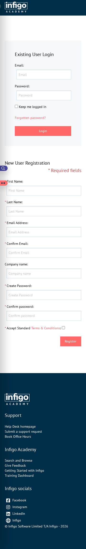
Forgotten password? (30, 118)
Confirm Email (17, 243)
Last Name (14, 202)
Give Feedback (15, 465)
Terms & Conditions (45, 328)
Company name (16, 264)
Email (19, 65)
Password (22, 86)
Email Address (17, 223)
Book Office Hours (18, 436)
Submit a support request (23, 431)
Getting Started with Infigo (24, 470)
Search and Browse (18, 460)
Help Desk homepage (20, 426)
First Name (14, 181)
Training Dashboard (19, 475)
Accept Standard (18, 328)
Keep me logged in (32, 107)
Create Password (19, 286)
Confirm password (20, 306)
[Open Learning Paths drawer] (4, 183)
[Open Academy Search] (4, 168)
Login (43, 131)
